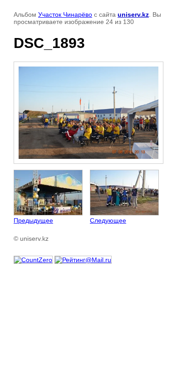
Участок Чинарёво (65, 14)
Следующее (108, 220)
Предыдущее (33, 220)
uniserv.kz (133, 14)
